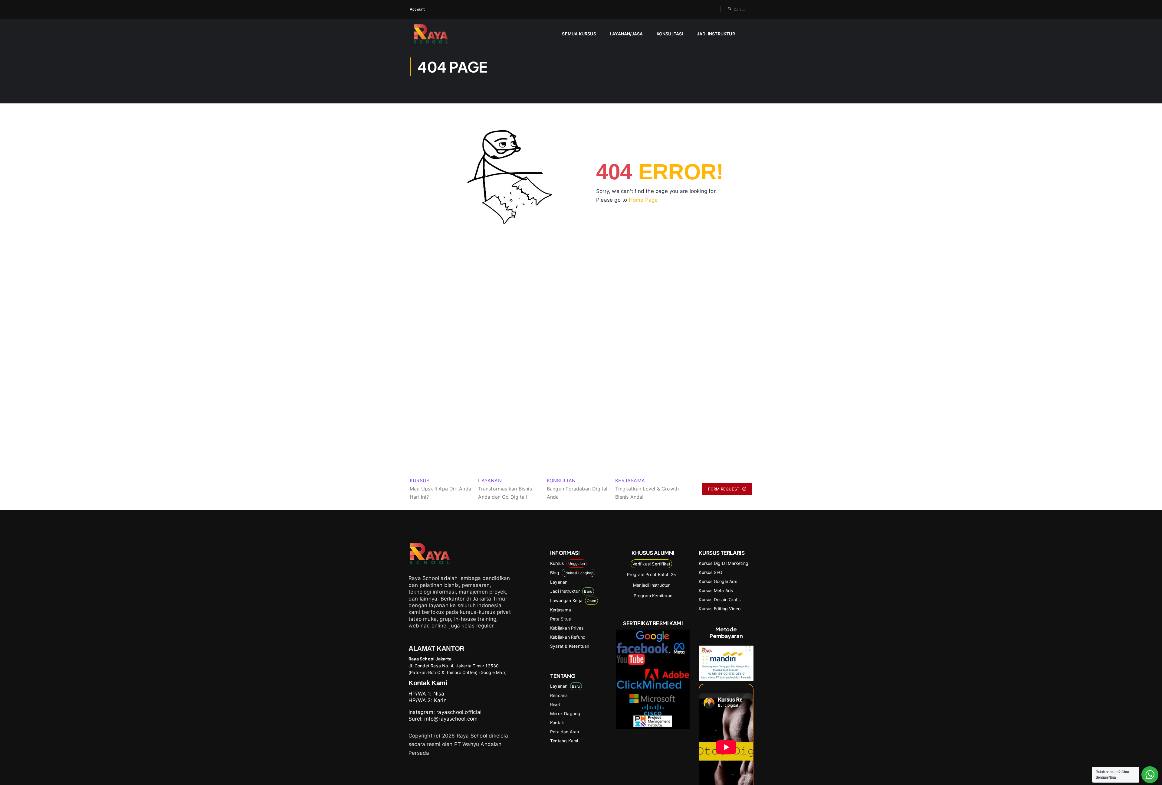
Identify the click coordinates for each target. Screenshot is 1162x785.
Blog (571, 572)
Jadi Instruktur (716, 33)
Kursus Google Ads (718, 581)
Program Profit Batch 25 (651, 574)
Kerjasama (560, 609)
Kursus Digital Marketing (723, 563)
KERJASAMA (630, 480)
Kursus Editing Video (719, 608)
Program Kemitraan (653, 595)
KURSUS (419, 480)
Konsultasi (670, 33)
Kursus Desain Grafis (719, 599)
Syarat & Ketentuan (569, 646)
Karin (440, 700)
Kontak (557, 722)
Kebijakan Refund (568, 637)
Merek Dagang (565, 713)
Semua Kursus (579, 33)
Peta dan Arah (564, 731)
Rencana (559, 695)
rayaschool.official (458, 712)
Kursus (567, 563)
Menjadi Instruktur (651, 585)
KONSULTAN (561, 480)
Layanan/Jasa (626, 33)
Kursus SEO (710, 572)
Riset (555, 704)
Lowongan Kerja (573, 600)
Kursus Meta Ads (716, 590)
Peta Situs (560, 618)
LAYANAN (489, 480)
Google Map (493, 672)
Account (417, 9)
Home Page (643, 200)
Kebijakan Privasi (567, 627)
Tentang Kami (564, 740)
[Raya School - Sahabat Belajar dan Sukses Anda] (433, 34)
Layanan (558, 582)
